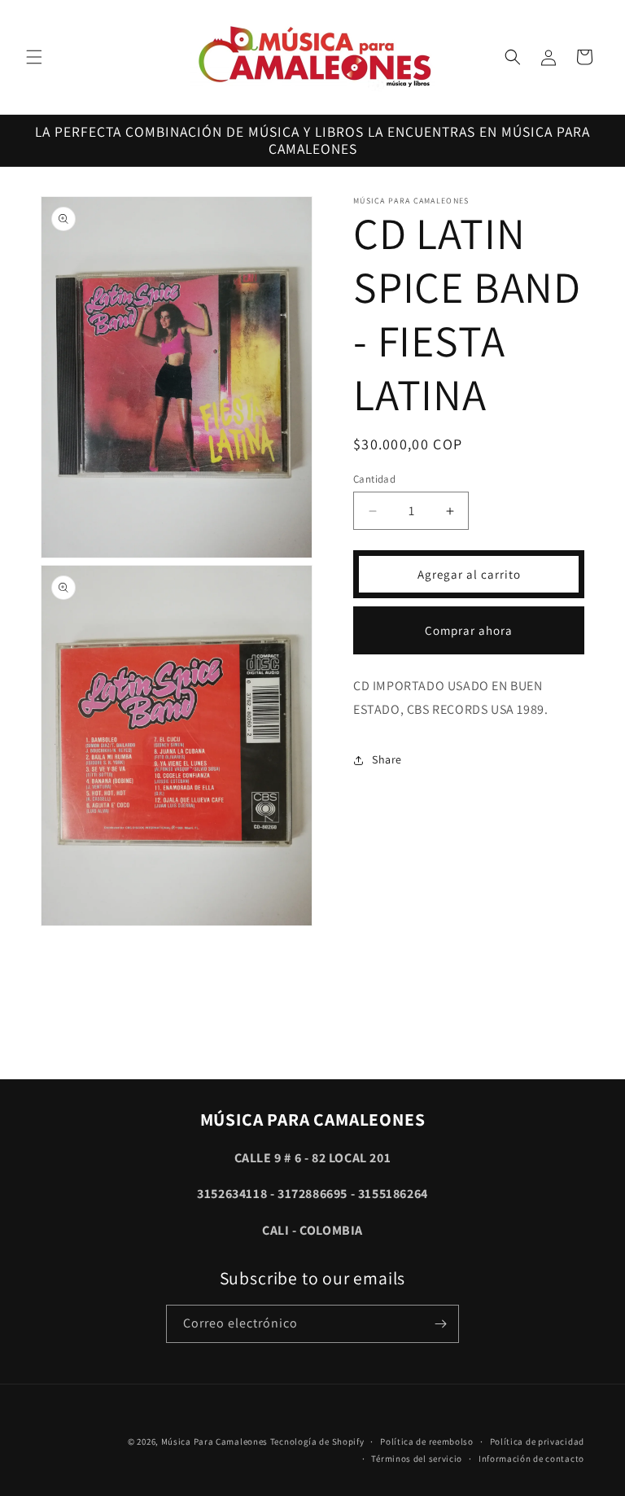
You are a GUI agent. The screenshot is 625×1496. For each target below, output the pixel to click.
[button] (34, 57)
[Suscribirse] (440, 1324)
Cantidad (374, 479)
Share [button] (387, 759)
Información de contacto (531, 1458)
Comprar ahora (469, 630)
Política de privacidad (537, 1441)
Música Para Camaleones (214, 1441)
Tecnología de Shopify (317, 1441)
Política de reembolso (427, 1441)
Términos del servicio (416, 1458)
